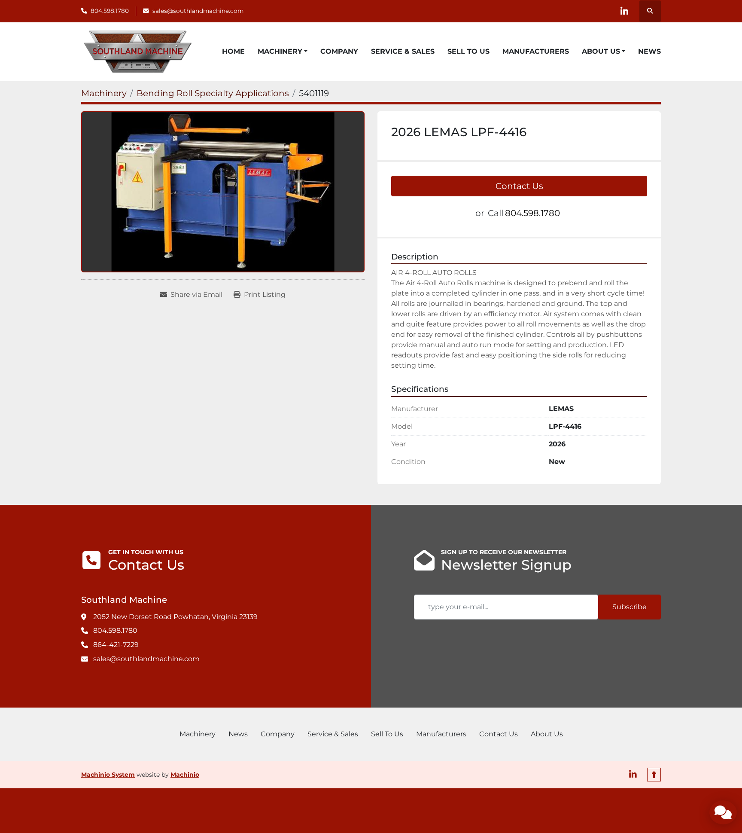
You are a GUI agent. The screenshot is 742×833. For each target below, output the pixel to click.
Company (339, 51)
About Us (601, 51)
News (649, 51)
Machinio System (108, 774)
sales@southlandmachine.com (197, 10)
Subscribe (629, 607)
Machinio (184, 774)
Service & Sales (403, 51)
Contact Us (519, 186)
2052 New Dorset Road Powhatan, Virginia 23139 (175, 617)
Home (233, 51)
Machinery (280, 51)
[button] (282, 51)
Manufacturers (535, 51)
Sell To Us (468, 51)
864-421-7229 (116, 645)
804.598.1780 (110, 10)
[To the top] (654, 774)
